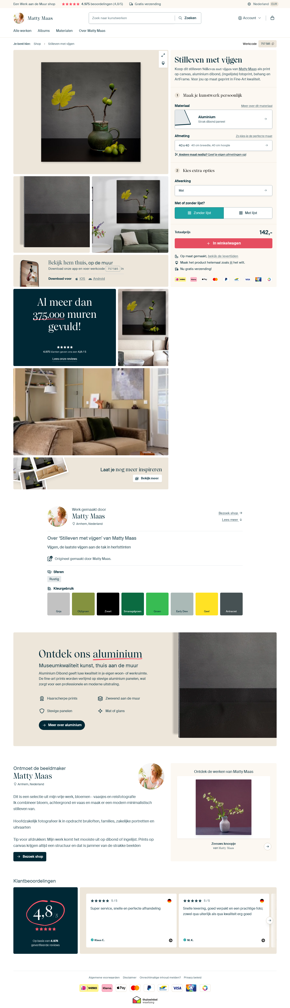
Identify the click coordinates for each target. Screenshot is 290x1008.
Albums (44, 30)
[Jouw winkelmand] (272, 18)
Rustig (54, 579)
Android (99, 279)
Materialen (64, 30)
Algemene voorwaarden (104, 977)
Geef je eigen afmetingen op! (212, 154)
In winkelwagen (227, 243)
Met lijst (251, 213)
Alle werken (22, 30)
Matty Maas (40, 18)
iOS (82, 279)
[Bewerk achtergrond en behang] (163, 63)
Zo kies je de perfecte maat (254, 136)
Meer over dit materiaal (256, 106)
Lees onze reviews (64, 359)
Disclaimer (130, 977)
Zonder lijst (202, 213)
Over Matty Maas (92, 30)
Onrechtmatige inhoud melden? (160, 977)
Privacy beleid (192, 977)
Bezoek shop (229, 513)
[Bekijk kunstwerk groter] (163, 55)
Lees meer (230, 520)
